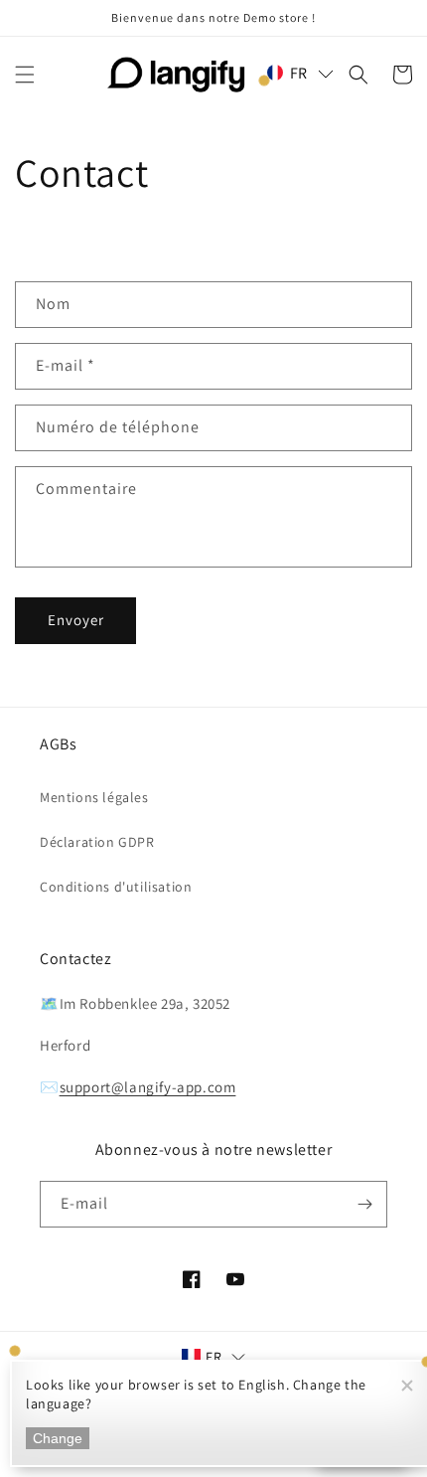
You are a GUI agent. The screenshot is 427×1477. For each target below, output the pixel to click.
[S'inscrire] (364, 1204)
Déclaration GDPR (97, 842)
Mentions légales (94, 797)
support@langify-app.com (148, 1086)
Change (57, 1438)
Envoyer (76, 619)
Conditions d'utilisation (116, 887)
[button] (25, 74)
